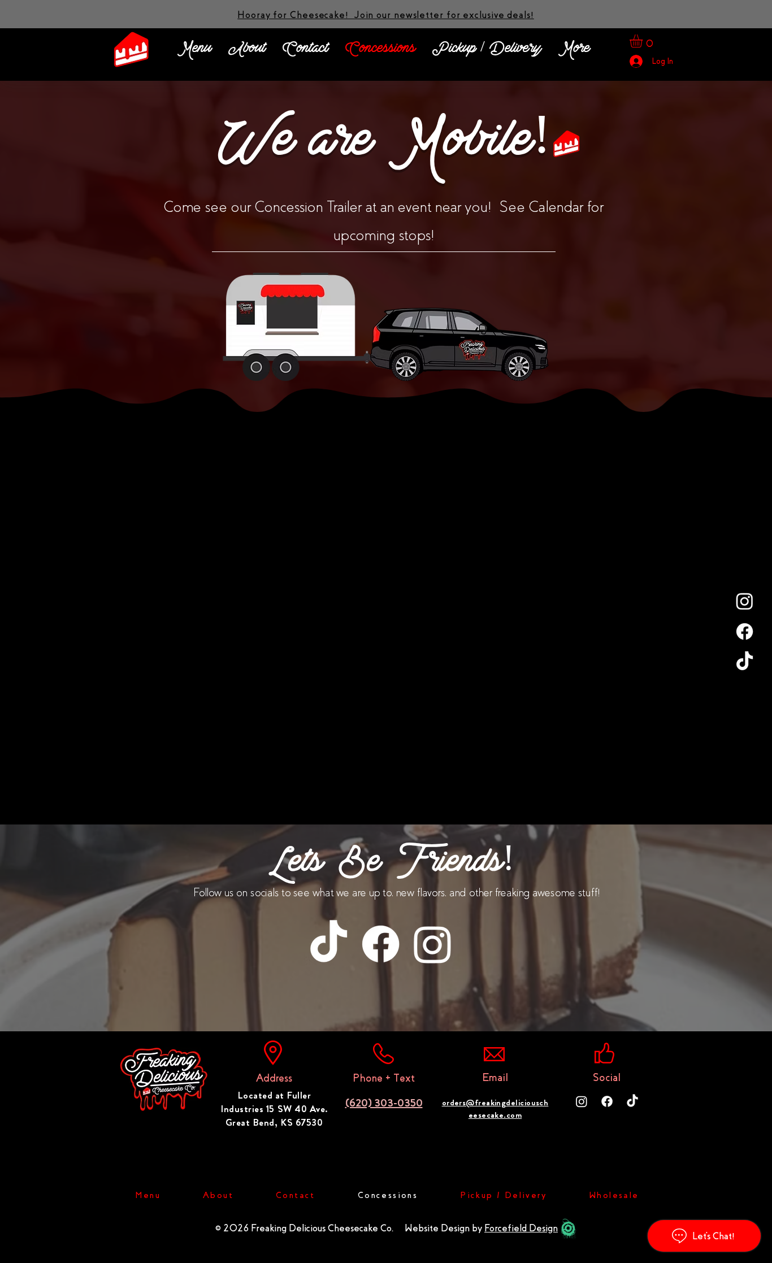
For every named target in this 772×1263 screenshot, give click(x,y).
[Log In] (636, 61)
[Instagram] (745, 601)
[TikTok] (745, 662)
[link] (644, 40)
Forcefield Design (521, 1228)
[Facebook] (745, 631)
